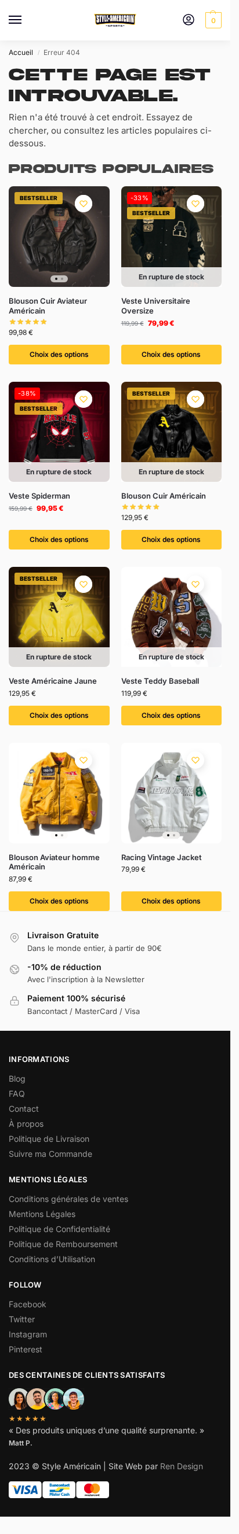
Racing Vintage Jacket (161, 857)
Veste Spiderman (39, 495)
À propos (26, 1124)
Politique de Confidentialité (59, 1229)
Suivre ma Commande (50, 1154)
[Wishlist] (83, 203)
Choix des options (59, 354)
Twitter (22, 1319)
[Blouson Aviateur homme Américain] (59, 793)
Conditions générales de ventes (68, 1199)
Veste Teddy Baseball (160, 680)
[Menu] (26, 20)
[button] (212, 20)
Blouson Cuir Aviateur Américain (48, 305)
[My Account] (188, 20)
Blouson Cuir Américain (163, 495)
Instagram (28, 1334)
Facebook (27, 1304)
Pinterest (25, 1349)
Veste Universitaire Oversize (155, 305)
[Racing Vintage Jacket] (171, 793)
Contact (24, 1108)
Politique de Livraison (49, 1139)
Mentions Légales (42, 1214)
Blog (17, 1078)
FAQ (17, 1093)
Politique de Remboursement (63, 1244)
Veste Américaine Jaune (53, 680)
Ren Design (181, 1466)
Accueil (21, 52)
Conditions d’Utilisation (52, 1259)
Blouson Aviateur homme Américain (54, 862)
